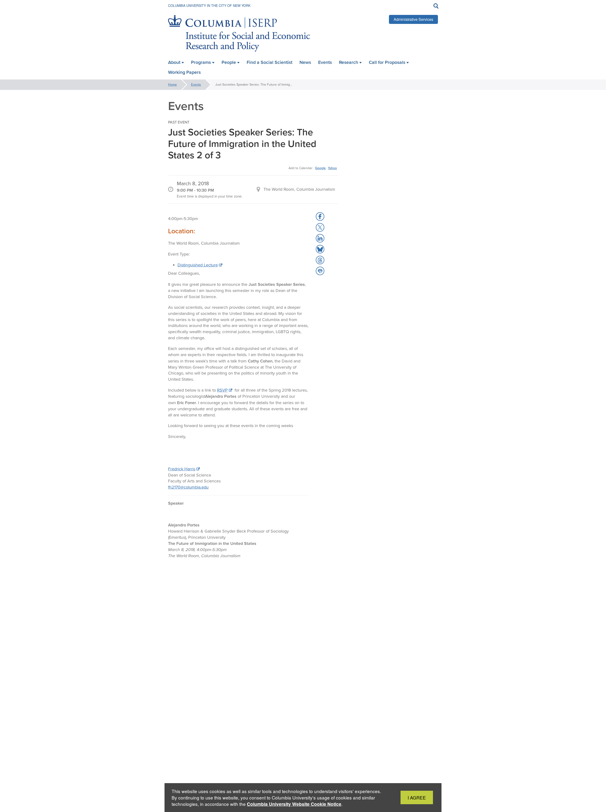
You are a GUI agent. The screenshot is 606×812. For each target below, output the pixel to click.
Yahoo (332, 168)
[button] (320, 216)
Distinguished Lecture (198, 265)
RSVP (222, 390)
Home (172, 84)
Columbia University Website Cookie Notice (294, 804)
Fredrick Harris (181, 469)
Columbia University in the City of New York (209, 5)
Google (320, 168)
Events (196, 84)
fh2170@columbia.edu (188, 487)
